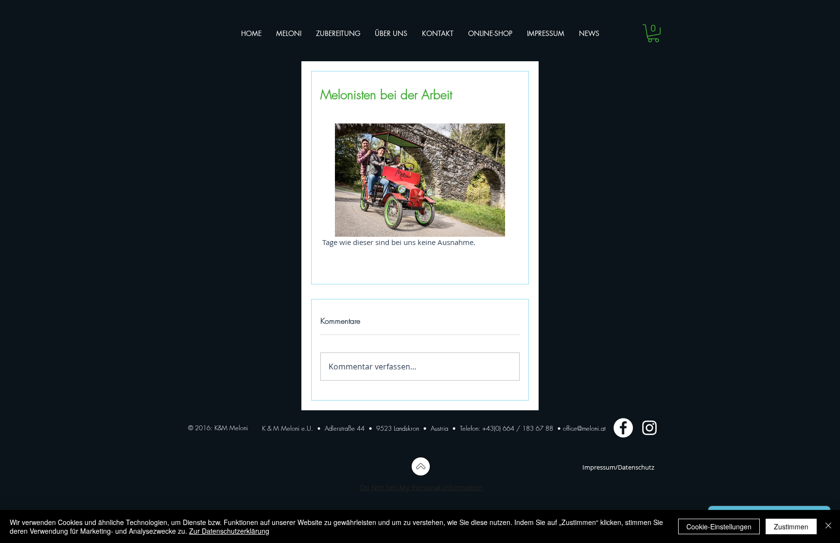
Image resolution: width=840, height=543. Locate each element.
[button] (653, 33)
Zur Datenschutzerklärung (229, 531)
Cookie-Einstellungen (719, 526)
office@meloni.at (584, 428)
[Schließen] (828, 526)
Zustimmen (791, 526)
